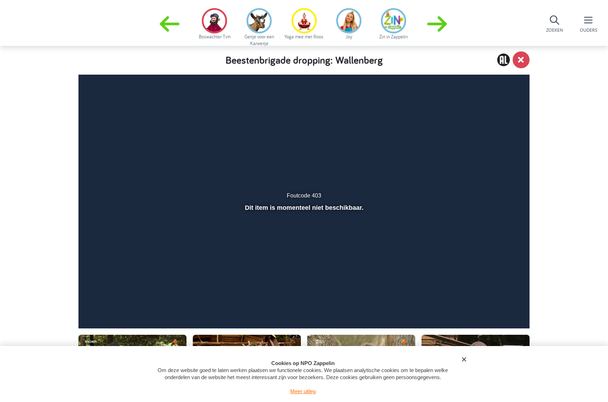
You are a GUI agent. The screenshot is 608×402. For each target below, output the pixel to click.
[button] (437, 24)
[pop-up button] (483, 304)
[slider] (303, 289)
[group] (214, 22)
